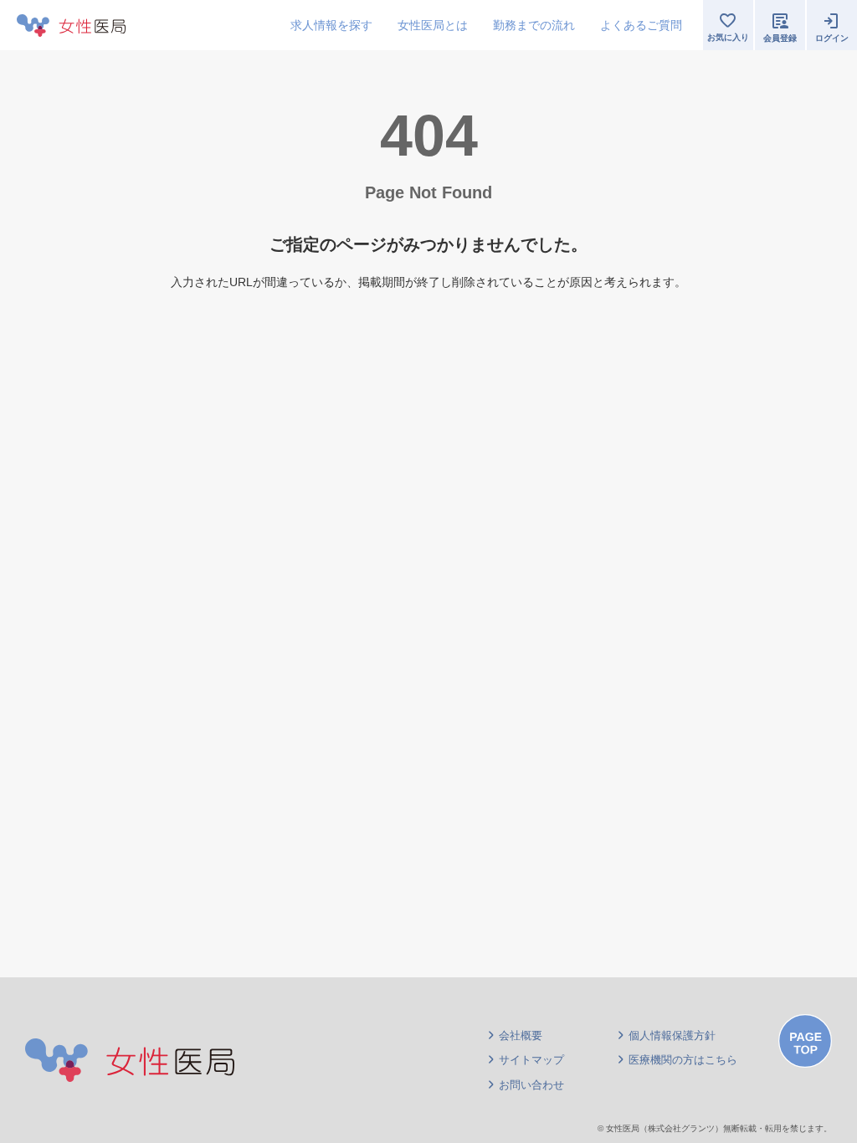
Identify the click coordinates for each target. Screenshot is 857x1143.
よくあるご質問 (641, 25)
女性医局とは (433, 25)
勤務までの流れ (534, 25)
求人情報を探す (331, 25)
